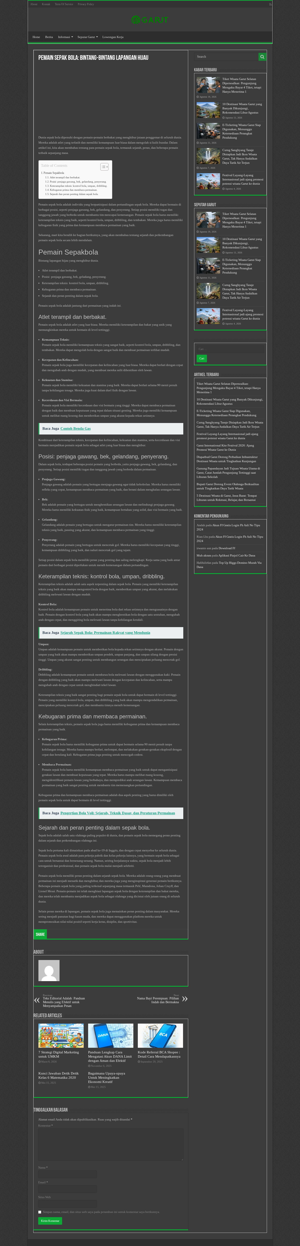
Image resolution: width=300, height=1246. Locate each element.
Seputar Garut (86, 37)
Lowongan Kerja (113, 37)
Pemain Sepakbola (54, 173)
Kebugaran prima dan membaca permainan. (74, 190)
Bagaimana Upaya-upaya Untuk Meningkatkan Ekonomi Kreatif (106, 1077)
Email (43, 1182)
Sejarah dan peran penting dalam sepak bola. (74, 194)
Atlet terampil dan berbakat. (65, 177)
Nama (43, 1167)
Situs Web (44, 1197)
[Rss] (270, 4)
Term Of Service (64, 4)
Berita (49, 37)
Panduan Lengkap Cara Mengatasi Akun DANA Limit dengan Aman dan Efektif (110, 1056)
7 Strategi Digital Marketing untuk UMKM (58, 1054)
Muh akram (204, 555)
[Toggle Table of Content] (102, 167)
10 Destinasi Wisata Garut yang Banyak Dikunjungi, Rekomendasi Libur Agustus (242, 108)
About (33, 4)
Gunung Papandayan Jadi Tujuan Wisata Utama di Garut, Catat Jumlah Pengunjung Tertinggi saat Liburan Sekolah (228, 473)
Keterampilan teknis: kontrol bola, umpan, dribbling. (78, 186)
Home (36, 37)
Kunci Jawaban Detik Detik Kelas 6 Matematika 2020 (58, 1075)
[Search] (262, 57)
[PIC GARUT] (150, 18)
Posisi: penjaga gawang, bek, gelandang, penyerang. (78, 181)
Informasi (64, 37)
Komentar (45, 1125)
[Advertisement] (110, 100)
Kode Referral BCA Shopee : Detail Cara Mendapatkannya (159, 1054)
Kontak (46, 4)
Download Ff (227, 548)
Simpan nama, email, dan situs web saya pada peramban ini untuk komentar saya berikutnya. (101, 1212)
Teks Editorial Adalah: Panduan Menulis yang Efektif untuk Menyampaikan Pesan (64, 1001)
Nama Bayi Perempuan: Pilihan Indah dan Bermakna (158, 999)
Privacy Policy (86, 4)
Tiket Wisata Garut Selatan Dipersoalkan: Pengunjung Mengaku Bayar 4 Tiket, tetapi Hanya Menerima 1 (229, 388)
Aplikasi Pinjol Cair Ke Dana (236, 555)
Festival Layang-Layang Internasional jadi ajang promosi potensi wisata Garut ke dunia (242, 179)
